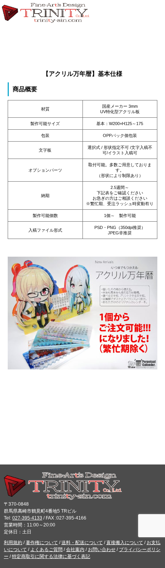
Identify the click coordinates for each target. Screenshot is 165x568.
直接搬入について (124, 542)
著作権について (42, 542)
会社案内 (75, 549)
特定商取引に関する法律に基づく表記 (51, 556)
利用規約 (13, 542)
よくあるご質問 (46, 549)
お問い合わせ (102, 549)
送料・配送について (82, 542)
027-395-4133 (27, 518)
